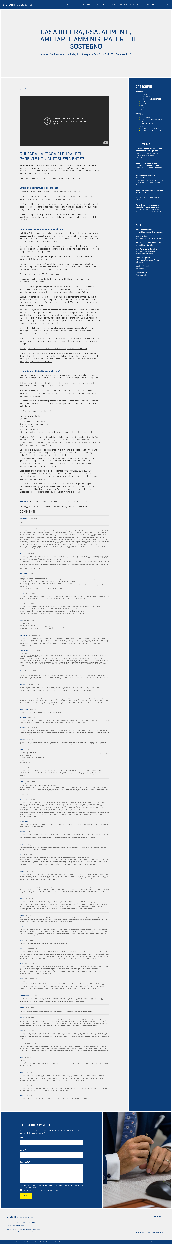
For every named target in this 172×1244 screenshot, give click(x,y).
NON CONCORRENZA (147, 124)
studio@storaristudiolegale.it (24, 1232)
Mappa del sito (139, 1232)
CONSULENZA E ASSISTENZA (151, 99)
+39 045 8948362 (15, 1229)
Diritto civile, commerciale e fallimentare (150, 237)
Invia (26, 1196)
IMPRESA (139, 92)
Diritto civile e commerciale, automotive (149, 231)
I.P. (141, 110)
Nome (22, 1138)
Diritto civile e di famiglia (149, 244)
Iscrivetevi (25, 501)
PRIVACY (143, 108)
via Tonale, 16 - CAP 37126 (24, 1223)
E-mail (22, 1150)
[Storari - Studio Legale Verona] (17, 4)
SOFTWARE (144, 101)
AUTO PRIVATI (145, 117)
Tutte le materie (141, 274)
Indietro (24, 89)
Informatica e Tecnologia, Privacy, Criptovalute (147, 260)
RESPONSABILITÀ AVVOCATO (150, 130)
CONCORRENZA (146, 97)
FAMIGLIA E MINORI (104, 54)
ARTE (142, 126)
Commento (24, 1162)
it (166, 4)
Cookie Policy (160, 1232)
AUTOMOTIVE (145, 95)
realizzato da (157, 1242)
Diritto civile (142, 267)
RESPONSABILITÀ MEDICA (149, 128)
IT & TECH (144, 106)
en (168, 4)
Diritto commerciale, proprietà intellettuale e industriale (146, 251)
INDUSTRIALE (145, 103)
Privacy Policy (36, 1187)
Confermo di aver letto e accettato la (40, 1190)
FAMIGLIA (143, 122)
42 (129, 54)
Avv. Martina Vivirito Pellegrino (65, 54)
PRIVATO (139, 114)
